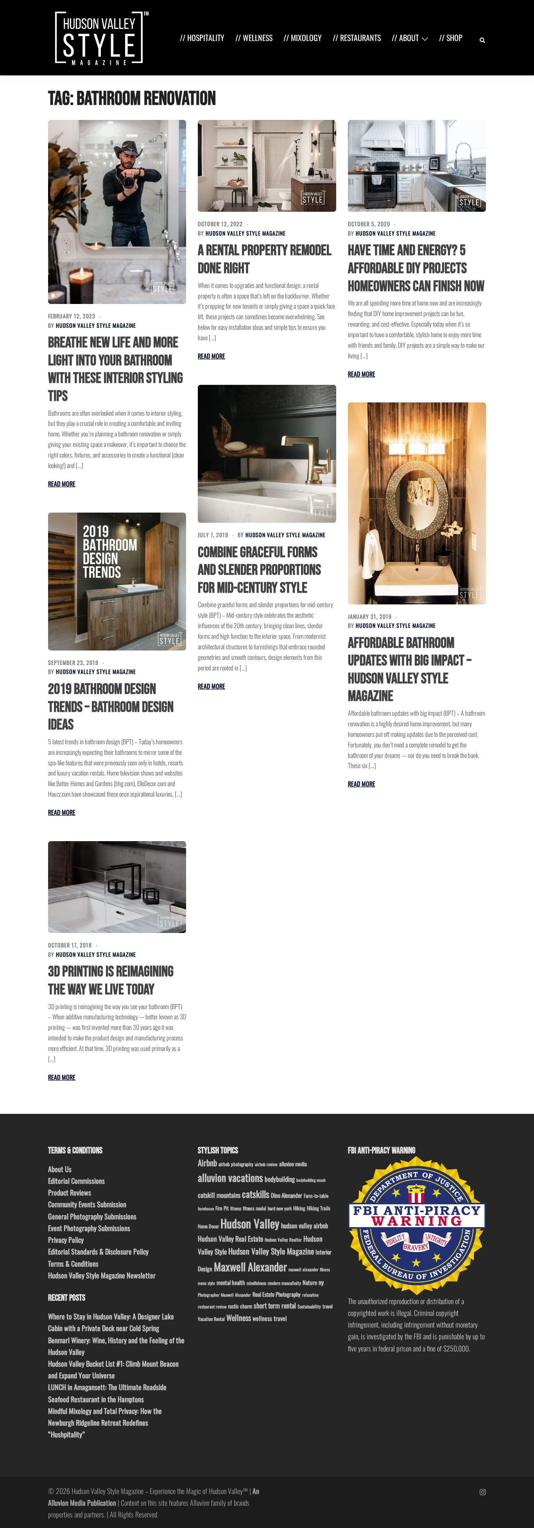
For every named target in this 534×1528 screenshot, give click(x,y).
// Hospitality (202, 37)
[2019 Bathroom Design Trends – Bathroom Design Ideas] (117, 582)
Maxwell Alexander (250, 1266)
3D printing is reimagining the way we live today (111, 981)
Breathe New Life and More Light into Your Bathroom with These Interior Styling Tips (115, 369)
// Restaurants (357, 37)
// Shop (450, 37)
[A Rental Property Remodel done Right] (267, 166)
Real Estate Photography (277, 1294)
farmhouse (206, 1208)
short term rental (275, 1305)
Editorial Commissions (76, 1181)
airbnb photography (236, 1164)
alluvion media (293, 1164)
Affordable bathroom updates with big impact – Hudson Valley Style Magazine (409, 670)
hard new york (280, 1208)
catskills (255, 1194)
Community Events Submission (87, 1204)
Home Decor (208, 1226)
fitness (235, 1208)
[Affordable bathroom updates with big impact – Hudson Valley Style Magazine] (417, 503)
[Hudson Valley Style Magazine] (100, 37)
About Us (60, 1169)
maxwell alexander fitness (309, 1269)
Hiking (299, 1208)
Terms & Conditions (73, 1263)
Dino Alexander (286, 1195)
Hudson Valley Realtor (283, 1239)
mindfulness (256, 1283)
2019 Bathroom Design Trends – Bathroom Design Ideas (111, 707)
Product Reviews (69, 1192)
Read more (61, 483)
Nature (310, 1282)
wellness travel (270, 1318)
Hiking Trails (318, 1208)
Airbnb (207, 1162)
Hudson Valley (250, 1223)
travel (328, 1306)
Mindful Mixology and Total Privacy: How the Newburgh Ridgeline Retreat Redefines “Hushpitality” (105, 1422)
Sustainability (309, 1306)
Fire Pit (222, 1208)
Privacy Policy (66, 1240)
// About (405, 37)
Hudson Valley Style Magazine (96, 325)
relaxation (310, 1295)
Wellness (238, 1317)
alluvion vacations (230, 1177)
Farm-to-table (316, 1195)
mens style (206, 1283)
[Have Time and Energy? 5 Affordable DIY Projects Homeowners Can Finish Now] (417, 166)
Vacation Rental (211, 1318)
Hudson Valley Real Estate (230, 1238)
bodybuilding (280, 1179)
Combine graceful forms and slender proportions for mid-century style (259, 570)
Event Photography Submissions (89, 1228)
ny (321, 1282)
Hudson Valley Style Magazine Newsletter (102, 1275)
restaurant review (212, 1306)
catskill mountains (219, 1195)
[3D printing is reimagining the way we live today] (117, 887)
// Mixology (302, 37)
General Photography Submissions (92, 1216)
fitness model (254, 1208)
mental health (231, 1282)
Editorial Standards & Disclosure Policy (98, 1251)
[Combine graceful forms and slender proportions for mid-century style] (267, 454)
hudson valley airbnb (304, 1225)
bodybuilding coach (311, 1180)
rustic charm (240, 1306)
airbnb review (266, 1164)
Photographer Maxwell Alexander (224, 1295)
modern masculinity (284, 1283)
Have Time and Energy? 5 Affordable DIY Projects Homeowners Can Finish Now (416, 268)
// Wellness (253, 37)
